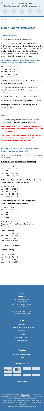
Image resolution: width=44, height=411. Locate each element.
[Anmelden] (22, 11)
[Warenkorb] (30, 11)
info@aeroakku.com (23, 314)
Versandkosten (25, 394)
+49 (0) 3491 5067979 (24, 311)
